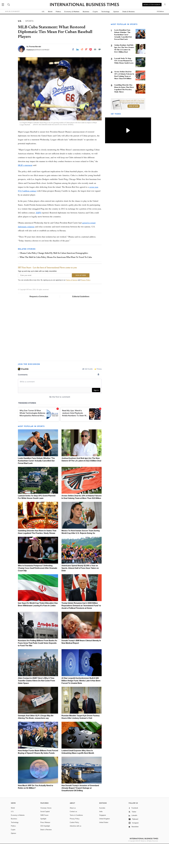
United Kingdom (104, 819)
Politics (58, 12)
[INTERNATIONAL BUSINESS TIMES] (84, 5)
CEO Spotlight (45, 826)
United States (103, 822)
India (100, 811)
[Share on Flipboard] (86, 49)
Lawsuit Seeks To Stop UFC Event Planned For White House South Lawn (123, 60)
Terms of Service (71, 280)
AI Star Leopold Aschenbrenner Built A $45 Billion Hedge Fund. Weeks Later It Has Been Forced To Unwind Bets (81, 680)
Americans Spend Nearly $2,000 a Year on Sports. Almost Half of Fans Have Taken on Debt (80, 568)
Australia (102, 808)
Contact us (73, 811)
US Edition (160, 11)
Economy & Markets (71, 12)
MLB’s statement (25, 165)
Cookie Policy (74, 822)
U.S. (43, 12)
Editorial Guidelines (80, 296)
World (50, 12)
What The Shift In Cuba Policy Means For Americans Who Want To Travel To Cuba (56, 257)
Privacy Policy (85, 280)
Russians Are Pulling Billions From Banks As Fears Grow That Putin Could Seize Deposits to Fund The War (37, 643)
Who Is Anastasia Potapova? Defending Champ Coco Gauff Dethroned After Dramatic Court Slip (37, 568)
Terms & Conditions (76, 815)
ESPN (38, 212)
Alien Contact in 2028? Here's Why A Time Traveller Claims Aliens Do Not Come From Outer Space (36, 680)
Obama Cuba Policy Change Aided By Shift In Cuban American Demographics (54, 253)
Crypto (95, 12)
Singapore (102, 815)
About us (73, 808)
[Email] (95, 49)
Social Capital (45, 811)
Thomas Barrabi (35, 46)
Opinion (116, 12)
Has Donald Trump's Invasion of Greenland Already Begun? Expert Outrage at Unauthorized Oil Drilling (80, 788)
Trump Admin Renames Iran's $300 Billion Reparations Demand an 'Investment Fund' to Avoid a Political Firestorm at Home (81, 605)
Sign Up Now (133, 106)
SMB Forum (44, 815)
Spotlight (43, 819)
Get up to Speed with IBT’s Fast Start (132, 100)
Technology (105, 12)
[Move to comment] (99, 49)
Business (86, 12)
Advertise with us (75, 826)
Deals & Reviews (128, 12)
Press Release (45, 822)
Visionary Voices (46, 808)
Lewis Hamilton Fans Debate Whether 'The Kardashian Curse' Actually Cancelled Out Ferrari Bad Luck (36, 460)
